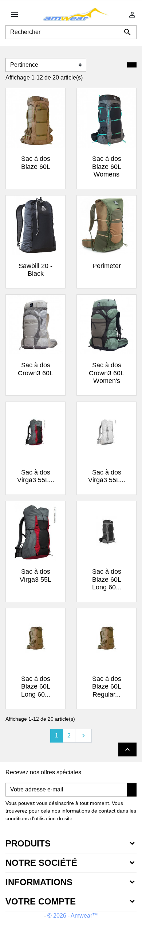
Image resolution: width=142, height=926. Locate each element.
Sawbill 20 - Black (35, 270)
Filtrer (132, 64)
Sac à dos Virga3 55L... (35, 476)
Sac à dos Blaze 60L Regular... (106, 686)
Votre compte (40, 901)
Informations (38, 882)
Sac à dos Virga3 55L (35, 575)
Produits (28, 843)
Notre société (41, 863)
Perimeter (106, 266)
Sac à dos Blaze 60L (35, 162)
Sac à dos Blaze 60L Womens (106, 166)
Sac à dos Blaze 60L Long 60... (106, 579)
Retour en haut (127, 749)
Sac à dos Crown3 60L (35, 369)
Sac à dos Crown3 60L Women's (106, 372)
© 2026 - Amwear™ (72, 916)
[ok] (132, 790)
